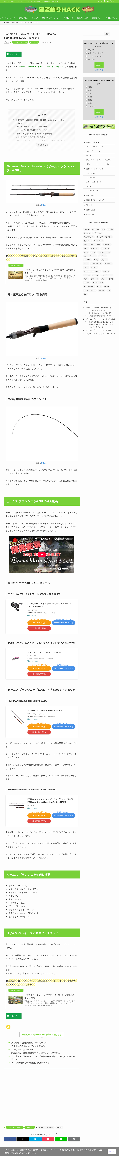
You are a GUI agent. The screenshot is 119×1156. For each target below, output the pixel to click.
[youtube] (107, 1)
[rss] (110, 1)
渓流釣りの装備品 (92, 142)
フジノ (86, 279)
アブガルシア (97, 233)
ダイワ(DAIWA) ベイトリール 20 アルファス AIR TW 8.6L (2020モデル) (49, 605)
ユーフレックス (98, 283)
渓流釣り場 (90, 214)
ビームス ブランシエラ (46, 1127)
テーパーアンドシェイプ (92, 271)
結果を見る (99, 70)
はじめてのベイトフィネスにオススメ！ (100, 333)
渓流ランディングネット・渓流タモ (98, 160)
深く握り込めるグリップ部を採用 (34, 126)
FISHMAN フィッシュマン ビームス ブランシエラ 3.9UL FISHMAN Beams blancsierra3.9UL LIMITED (51, 800)
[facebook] (98, 1)
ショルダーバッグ (104, 252)
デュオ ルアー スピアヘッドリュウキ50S (44, 652)
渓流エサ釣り (90, 195)
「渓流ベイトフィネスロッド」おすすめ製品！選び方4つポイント (50, 271)
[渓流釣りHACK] (59, 9)
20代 (90, 90)
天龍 (108, 290)
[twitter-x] (101, 1)
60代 (90, 103)
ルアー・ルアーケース (94, 182)
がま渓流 (110, 229)
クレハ (86, 248)
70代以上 (91, 106)
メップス (87, 283)
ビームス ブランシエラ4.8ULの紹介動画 (34, 133)
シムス (93, 252)
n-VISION (95, 229)
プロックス (95, 279)
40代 (90, 96)
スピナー (104, 260)
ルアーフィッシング (95, 53)
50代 (90, 100)
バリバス (87, 275)
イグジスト (87, 241)
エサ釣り (91, 50)
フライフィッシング (95, 56)
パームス (96, 275)
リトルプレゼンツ (90, 290)
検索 (107, 34)
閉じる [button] (111, 1151)
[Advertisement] (42, 1095)
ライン (88, 186)
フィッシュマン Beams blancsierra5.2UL (45, 710)
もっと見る (42, 145)
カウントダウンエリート (92, 244)
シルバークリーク (90, 256)
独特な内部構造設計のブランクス (34, 129)
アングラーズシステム (104, 237)
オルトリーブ (98, 241)
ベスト (88, 155)
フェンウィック (106, 275)
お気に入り (15, 54)
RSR (103, 229)
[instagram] (104, 1)
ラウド (99, 286)
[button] (10, 1139)
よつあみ (87, 233)
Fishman (44, 205)
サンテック (95, 248)
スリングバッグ (96, 263)
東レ (85, 294)
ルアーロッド (34, 42)
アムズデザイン (89, 237)
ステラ (96, 260)
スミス (86, 263)
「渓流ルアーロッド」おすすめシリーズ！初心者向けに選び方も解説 (49, 996)
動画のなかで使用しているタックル (35, 137)
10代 (90, 87)
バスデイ (106, 271)
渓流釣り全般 (90, 210)
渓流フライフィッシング (95, 200)
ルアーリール (91, 178)
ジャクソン (87, 260)
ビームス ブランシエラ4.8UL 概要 (98, 330)
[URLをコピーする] (74, 1139)
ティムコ (94, 267)
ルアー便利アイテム (93, 191)
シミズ (86, 252)
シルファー (102, 256)
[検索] (113, 1)
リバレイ (102, 290)
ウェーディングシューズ (94, 147)
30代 (90, 93)
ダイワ (86, 267)
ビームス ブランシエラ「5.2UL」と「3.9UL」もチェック (43, 140)
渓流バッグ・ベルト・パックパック (98, 164)
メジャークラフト (107, 279)
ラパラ (106, 286)
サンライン (105, 248)
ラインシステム (89, 286)
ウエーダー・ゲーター (94, 151)
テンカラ (91, 59)
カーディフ (107, 244)
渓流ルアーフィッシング (20, 42)
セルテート (108, 263)
